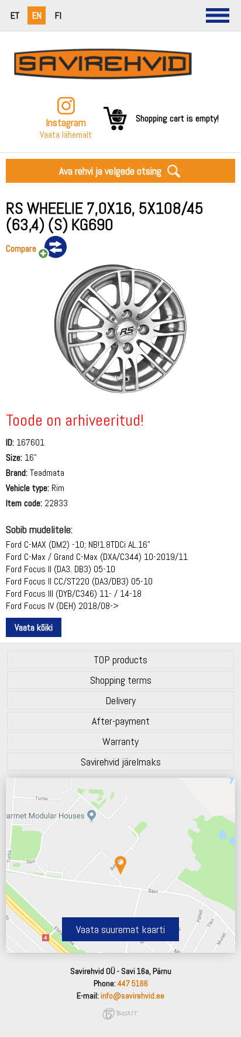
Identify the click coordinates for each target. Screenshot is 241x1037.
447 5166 (133, 983)
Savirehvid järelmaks (121, 761)
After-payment (121, 721)
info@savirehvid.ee (132, 995)
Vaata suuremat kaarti (120, 929)
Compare (21, 248)
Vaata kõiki (34, 627)
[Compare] (51, 247)
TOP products (120, 659)
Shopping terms (121, 680)
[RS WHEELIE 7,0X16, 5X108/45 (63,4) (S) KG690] (120, 393)
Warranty (120, 741)
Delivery (120, 700)
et (15, 15)
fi (58, 15)
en (37, 15)
